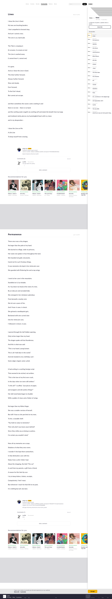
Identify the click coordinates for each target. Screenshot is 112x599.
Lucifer (24, 161)
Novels (37, 4)
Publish (90, 4)
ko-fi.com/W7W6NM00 (39, 505)
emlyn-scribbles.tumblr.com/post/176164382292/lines (45, 151)
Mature (51, 4)
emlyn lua (25, 148)
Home (27, 4)
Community (44, 4)
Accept (93, 591)
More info (16, 592)
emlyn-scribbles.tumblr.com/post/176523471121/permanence (47, 503)
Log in (84, 4)
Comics (32, 4)
